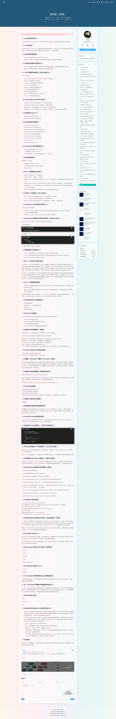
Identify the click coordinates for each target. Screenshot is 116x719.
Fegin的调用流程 (87, 228)
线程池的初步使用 (87, 198)
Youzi (26, 650)
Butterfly (64, 715)
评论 (72, 699)
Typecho (53, 715)
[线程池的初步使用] (81, 200)
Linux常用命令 (87, 193)
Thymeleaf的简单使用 (88, 218)
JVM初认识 (86, 208)
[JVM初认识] (81, 210)
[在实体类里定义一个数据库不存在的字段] (81, 204)
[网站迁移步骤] (81, 239)
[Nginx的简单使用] (81, 214)
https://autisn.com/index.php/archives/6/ (36, 651)
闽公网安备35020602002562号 (59, 713)
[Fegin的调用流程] (81, 229)
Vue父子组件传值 (87, 233)
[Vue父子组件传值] (81, 234)
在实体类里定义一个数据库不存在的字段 (89, 203)
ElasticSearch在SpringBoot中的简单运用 (89, 223)
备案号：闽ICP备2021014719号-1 (58, 711)
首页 (95, 2)
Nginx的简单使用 (87, 213)
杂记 (70, 17)
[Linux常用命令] (81, 195)
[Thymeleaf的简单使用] (81, 219)
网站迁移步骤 (86, 237)
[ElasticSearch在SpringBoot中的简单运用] (81, 224)
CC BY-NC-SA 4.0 (47, 653)
